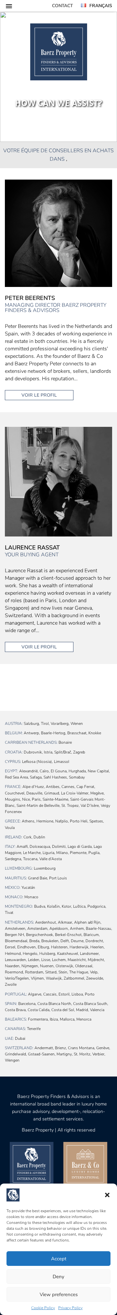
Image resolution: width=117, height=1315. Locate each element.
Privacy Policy (70, 1307)
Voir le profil (39, 395)
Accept (58, 1258)
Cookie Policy (43, 1307)
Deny (58, 1276)
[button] (107, 1195)
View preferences (59, 1294)
